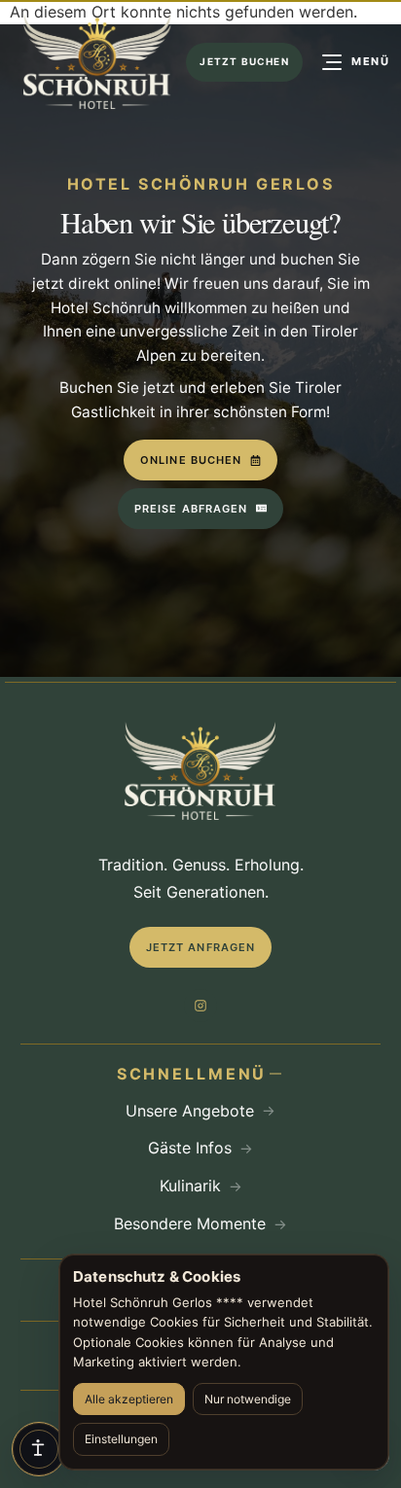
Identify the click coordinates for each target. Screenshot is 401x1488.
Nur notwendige (247, 1399)
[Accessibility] (39, 1449)
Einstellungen (121, 1439)
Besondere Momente (190, 1223)
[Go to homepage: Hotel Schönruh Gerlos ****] (97, 62)
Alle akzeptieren (129, 1399)
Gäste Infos (190, 1147)
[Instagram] (200, 1005)
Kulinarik (190, 1185)
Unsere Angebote (190, 1110)
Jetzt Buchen (244, 61)
